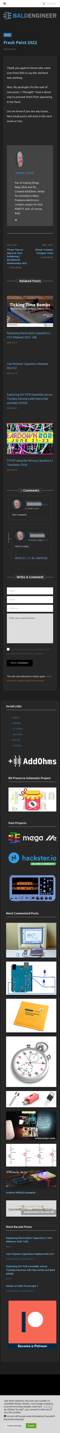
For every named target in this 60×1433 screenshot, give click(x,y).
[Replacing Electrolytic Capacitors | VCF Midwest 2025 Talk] (30, 311)
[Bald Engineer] (30, 14)
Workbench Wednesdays (20, 1259)
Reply (45, 504)
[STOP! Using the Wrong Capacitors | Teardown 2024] (30, 438)
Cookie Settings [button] (14, 1425)
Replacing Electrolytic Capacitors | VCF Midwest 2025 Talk (29, 1240)
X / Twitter (17, 728)
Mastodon (17, 734)
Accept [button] (31, 1425)
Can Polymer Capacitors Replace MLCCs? (30, 1254)
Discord (16, 740)
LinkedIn (16, 723)
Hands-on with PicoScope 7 (22, 1286)
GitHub (15, 717)
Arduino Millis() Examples (21, 1192)
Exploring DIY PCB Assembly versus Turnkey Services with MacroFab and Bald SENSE (29, 398)
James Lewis (24, 173)
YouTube (17, 745)
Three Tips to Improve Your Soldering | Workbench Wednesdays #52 (17, 256)
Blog (7, 35)
